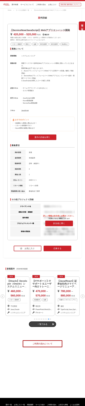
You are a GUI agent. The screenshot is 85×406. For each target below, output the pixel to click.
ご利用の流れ (41, 4)
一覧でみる (42, 324)
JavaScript (25, 110)
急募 (35, 44)
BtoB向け (65, 44)
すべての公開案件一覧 (22, 10)
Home (9, 10)
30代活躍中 (43, 44)
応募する (57, 248)
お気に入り (52, 4)
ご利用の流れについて (42, 344)
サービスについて (27, 4)
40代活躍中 (54, 44)
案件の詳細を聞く (42, 137)
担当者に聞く (59, 223)
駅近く (28, 44)
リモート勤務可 (17, 44)
